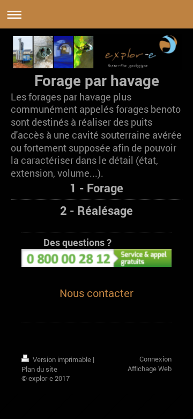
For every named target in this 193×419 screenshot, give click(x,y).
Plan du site (39, 369)
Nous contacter (96, 293)
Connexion (155, 359)
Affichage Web (150, 368)
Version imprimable (62, 359)
